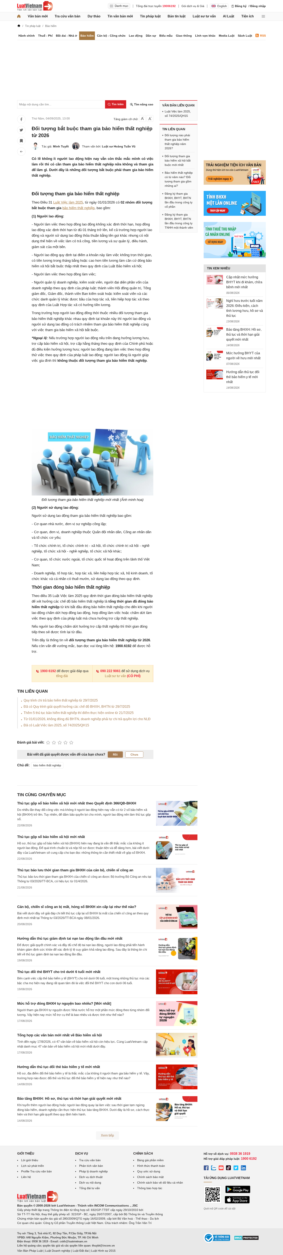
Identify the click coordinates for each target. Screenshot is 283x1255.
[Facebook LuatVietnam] (206, 1168)
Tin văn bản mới (120, 16)
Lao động (136, 35)
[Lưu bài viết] (21, 141)
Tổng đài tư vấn (89, 1188)
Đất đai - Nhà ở (66, 35)
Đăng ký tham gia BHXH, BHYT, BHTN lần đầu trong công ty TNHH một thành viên (179, 221)
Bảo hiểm (87, 35)
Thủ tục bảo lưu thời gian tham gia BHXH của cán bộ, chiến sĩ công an (75, 870)
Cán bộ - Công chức (111, 35)
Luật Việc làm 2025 (68, 202)
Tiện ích (247, 16)
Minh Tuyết (61, 146)
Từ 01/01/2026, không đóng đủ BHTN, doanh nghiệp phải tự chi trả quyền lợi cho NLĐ (87, 719)
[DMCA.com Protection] (246, 1239)
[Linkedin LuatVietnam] (243, 1168)
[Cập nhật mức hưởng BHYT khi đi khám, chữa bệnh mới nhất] (214, 280)
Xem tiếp (107, 1135)
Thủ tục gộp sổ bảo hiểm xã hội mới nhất (51, 837)
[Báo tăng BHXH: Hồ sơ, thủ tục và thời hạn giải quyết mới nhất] (214, 332)
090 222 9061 (110, 671)
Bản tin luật (176, 16)
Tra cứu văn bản (67, 16)
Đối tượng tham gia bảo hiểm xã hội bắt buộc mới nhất (178, 160)
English (222, 6)
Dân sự (151, 35)
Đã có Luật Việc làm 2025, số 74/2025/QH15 (56, 725)
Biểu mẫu (166, 35)
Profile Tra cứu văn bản (36, 1171)
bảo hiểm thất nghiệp (78, 208)
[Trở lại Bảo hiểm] (21, 151)
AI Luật (228, 16)
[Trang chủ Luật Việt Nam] (35, 6)
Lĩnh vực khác (205, 35)
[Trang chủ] (19, 16)
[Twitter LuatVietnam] (235, 1168)
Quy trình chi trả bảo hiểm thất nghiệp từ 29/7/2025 (61, 700)
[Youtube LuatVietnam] (221, 1168)
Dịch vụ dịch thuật (91, 1177)
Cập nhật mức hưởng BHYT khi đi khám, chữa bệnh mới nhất (244, 282)
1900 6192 (48, 671)
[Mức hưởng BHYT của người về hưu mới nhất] (214, 356)
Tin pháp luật (150, 16)
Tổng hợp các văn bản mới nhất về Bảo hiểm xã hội (59, 1035)
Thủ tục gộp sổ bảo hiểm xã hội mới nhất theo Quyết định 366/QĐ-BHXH (76, 803)
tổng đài (62, 676)
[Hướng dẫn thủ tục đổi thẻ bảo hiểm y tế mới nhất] (214, 375)
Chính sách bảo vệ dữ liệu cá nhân (160, 1182)
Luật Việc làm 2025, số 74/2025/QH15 (178, 113)
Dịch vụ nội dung (90, 1182)
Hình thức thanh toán (151, 1165)
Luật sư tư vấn (204, 16)
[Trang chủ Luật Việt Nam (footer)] (37, 1201)
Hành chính (26, 35)
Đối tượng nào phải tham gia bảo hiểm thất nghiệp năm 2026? (177, 142)
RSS (263, 35)
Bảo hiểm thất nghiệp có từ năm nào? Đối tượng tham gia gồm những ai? (179, 179)
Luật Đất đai (81, 1250)
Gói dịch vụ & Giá (192, 6)
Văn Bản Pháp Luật (30, 1250)
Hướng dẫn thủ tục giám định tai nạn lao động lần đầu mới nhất (69, 938)
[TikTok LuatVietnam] (228, 1168)
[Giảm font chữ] (142, 118)
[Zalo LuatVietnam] (213, 1168)
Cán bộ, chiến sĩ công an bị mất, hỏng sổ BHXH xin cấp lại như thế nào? (76, 907)
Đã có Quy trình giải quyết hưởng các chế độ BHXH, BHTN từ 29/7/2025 (77, 706)
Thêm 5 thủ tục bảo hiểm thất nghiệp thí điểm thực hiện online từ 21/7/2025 (79, 713)
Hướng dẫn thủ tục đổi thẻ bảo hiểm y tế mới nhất (58, 1067)
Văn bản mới (38, 16)
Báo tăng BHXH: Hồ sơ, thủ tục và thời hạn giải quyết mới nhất (69, 1099)
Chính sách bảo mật (150, 1177)
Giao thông (184, 35)
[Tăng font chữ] (150, 118)
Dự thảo (94, 16)
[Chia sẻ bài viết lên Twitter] (21, 130)
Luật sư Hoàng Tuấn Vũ (118, 146)
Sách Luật (245, 35)
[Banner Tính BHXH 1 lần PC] (235, 214)
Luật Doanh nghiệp (57, 1250)
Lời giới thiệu (29, 1160)
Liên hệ (26, 1177)
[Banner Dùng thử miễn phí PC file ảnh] (235, 183)
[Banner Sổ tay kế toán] (235, 257)
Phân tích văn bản (91, 1165)
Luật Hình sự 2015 (103, 1250)
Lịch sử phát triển (32, 1165)
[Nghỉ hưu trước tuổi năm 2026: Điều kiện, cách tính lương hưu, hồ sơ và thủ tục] (214, 303)
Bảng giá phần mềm (150, 1160)
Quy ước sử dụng (148, 1171)
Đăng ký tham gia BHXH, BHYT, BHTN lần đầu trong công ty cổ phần (178, 200)
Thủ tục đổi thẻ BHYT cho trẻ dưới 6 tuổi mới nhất (58, 972)
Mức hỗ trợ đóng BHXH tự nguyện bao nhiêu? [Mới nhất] (64, 1003)
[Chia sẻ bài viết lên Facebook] (21, 119)
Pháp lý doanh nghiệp (93, 1171)
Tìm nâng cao (143, 104)
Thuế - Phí (45, 35)
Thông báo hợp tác (149, 1188)
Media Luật (227, 35)
